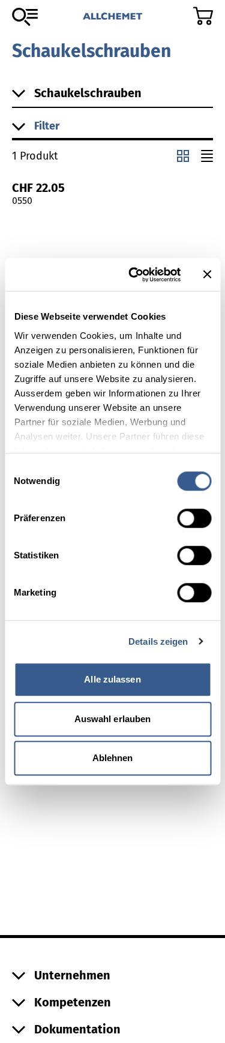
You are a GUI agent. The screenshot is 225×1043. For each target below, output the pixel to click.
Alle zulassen (112, 679)
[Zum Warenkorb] (203, 16)
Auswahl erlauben (112, 719)
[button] (112, 126)
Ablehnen (112, 758)
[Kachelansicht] (183, 156)
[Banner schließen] (207, 274)
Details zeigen (158, 641)
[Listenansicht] (207, 156)
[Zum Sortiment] (25, 17)
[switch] (194, 518)
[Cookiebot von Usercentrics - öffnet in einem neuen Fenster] (134, 274)
